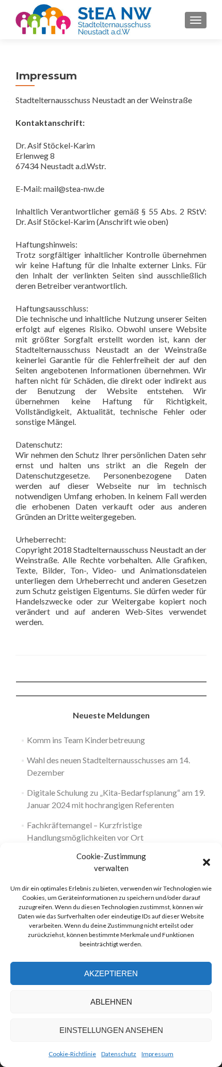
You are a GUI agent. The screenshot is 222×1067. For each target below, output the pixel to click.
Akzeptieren (111, 973)
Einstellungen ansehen (111, 1030)
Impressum (157, 1054)
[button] (206, 862)
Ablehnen (111, 1001)
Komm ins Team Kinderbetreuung (86, 740)
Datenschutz (118, 1054)
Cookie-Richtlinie (72, 1054)
